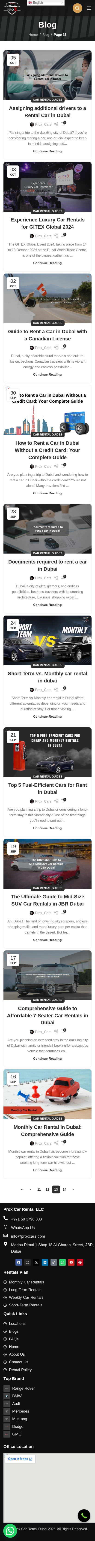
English (37, 2)
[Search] (77, 8)
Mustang (19, 1419)
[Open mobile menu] (89, 8)
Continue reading (47, 151)
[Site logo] (12, 8)
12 (47, 1189)
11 (39, 1189)
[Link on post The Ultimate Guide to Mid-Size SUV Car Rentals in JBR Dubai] (47, 864)
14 (64, 1189)
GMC (16, 1434)
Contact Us (18, 1362)
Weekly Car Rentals (26, 1297)
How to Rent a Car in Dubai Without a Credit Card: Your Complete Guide (47, 450)
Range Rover (23, 1388)
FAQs (14, 1339)
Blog (45, 35)
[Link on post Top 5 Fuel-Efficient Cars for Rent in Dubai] (47, 752)
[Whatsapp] (62, 1262)
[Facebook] (18, 1262)
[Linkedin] (45, 1262)
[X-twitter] (36, 1262)
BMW (17, 1396)
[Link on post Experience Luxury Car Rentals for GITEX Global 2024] (47, 187)
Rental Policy (20, 1370)
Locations (17, 1323)
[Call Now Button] (84, 1515)
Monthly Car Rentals (26, 1282)
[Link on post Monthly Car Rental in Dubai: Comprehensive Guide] (47, 1094)
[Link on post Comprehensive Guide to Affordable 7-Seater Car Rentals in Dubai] (47, 975)
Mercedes (20, 1411)
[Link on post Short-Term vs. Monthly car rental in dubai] (47, 640)
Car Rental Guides (47, 99)
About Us (17, 1354)
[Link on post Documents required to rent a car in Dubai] (47, 529)
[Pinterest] (80, 1262)
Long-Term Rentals (25, 1290)
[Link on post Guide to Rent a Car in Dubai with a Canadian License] (47, 298)
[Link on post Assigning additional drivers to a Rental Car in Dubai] (47, 75)
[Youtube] (71, 1262)
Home (33, 35)
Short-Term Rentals (25, 1305)
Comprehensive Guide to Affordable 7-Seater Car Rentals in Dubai (47, 1016)
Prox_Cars (43, 124)
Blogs (14, 1331)
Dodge (17, 1426)
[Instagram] (27, 1262)
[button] (10, 1531)
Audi (16, 1403)
